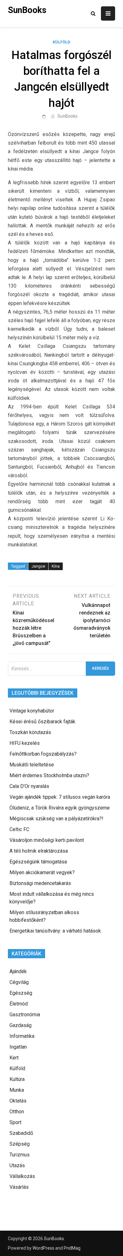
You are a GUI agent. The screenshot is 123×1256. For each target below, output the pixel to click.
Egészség (20, 993)
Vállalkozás (22, 1176)
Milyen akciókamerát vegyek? (42, 872)
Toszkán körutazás (30, 732)
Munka (16, 1090)
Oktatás (17, 1101)
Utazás (17, 1165)
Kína (56, 566)
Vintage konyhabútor (31, 711)
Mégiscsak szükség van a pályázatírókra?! (56, 819)
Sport (15, 1122)
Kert (14, 1058)
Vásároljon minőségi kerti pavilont (46, 840)
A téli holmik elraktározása (38, 851)
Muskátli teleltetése (31, 765)
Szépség (19, 1144)
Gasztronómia (24, 1015)
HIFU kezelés (24, 743)
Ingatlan (18, 1047)
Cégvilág (19, 982)
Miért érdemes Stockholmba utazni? (49, 775)
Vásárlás (19, 1187)
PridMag (72, 1248)
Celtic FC (19, 829)
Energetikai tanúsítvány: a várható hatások (55, 931)
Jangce (38, 566)
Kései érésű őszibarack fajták (42, 722)
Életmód (18, 1004)
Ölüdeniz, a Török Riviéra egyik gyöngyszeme (59, 808)
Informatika (21, 1036)
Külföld (61, 42)
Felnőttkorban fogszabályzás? (43, 754)
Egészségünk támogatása (38, 862)
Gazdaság (20, 1025)
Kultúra (17, 1079)
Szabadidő (21, 1133)
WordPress (43, 1248)
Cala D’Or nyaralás (29, 786)
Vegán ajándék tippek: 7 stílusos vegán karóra (59, 797)
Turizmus (19, 1155)
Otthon (16, 1112)
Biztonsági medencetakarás (40, 883)
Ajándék (18, 971)
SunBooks (27, 10)
